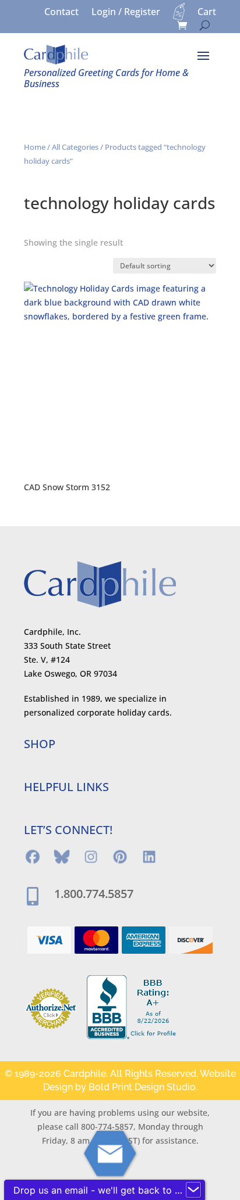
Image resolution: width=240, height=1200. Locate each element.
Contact (61, 13)
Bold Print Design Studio (142, 1087)
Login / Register (125, 13)
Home (34, 147)
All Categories (75, 147)
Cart (206, 13)
